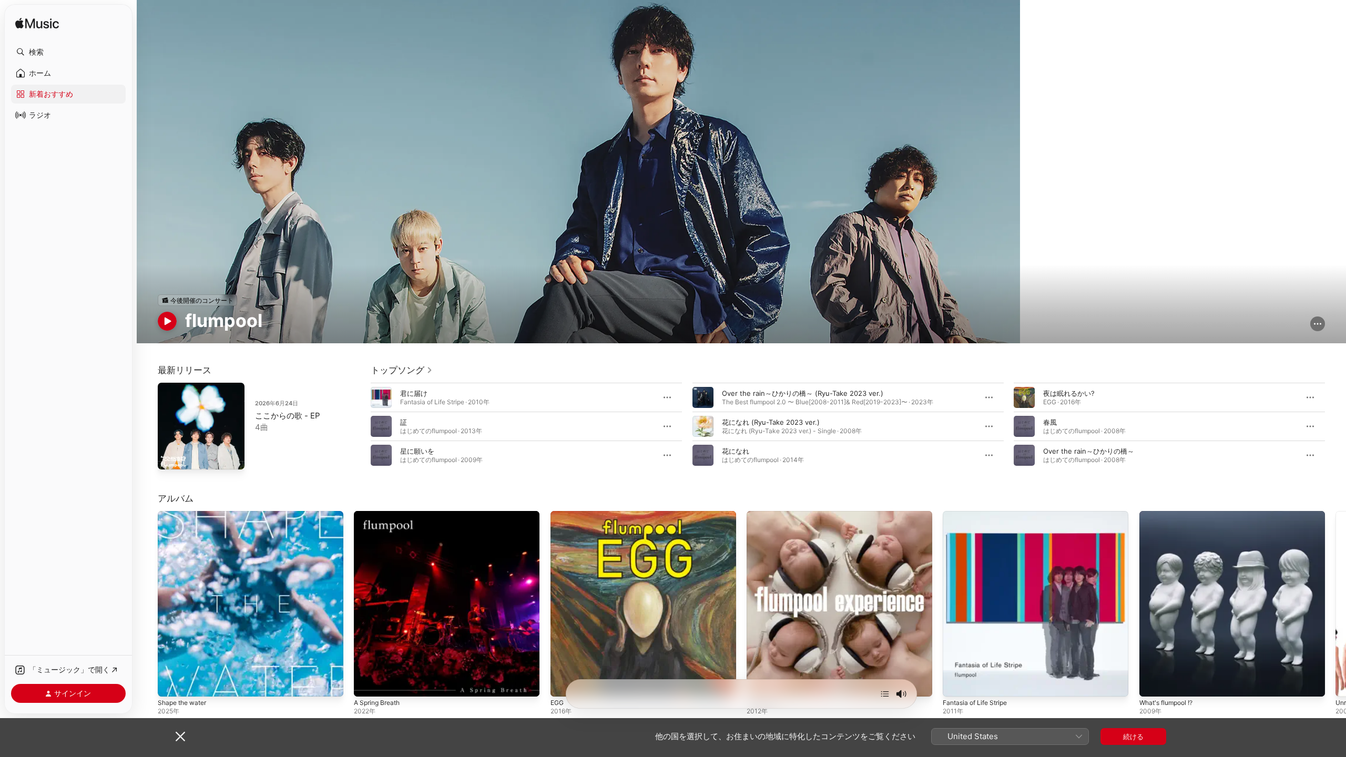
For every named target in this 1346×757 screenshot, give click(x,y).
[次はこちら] (885, 694)
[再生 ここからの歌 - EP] (171, 456)
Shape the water (185, 515)
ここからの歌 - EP (287, 416)
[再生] (167, 321)
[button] (68, 52)
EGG (557, 515)
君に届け (413, 393)
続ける (1133, 736)
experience (765, 515)
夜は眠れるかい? (1069, 393)
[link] (402, 370)
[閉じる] (180, 736)
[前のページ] (360, 426)
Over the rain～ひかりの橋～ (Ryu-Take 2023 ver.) (802, 393)
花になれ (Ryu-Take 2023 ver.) (771, 422)
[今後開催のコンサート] (197, 300)
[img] (37, 24)
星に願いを (417, 451)
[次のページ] (1335, 426)
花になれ (735, 451)
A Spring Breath (379, 515)
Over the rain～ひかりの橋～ (1088, 451)
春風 (1050, 422)
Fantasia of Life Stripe (979, 515)
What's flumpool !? (1169, 515)
